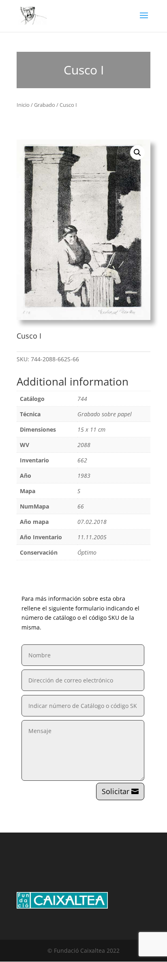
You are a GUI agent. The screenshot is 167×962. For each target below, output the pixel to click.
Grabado (44, 104)
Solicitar (115, 791)
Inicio (23, 104)
